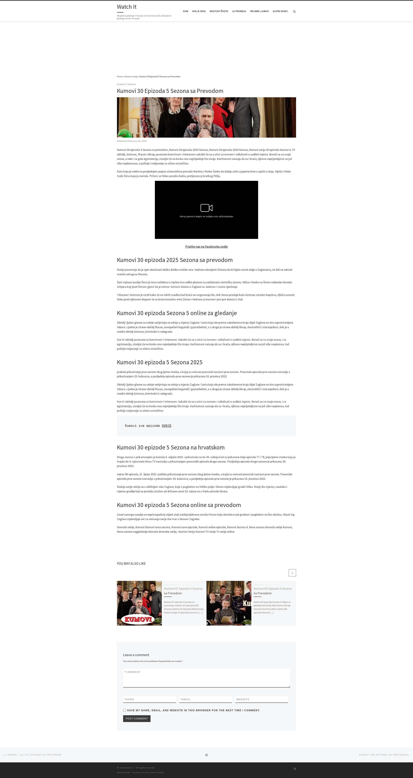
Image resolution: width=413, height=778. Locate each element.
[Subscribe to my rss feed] (295, 769)
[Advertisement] (206, 50)
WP (128, 772)
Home (120, 76)
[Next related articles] (292, 572)
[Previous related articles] (284, 572)
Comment (132, 672)
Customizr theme (156, 772)
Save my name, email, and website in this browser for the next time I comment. (193, 710)
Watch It (129, 767)
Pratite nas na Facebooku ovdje (206, 246)
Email (185, 699)
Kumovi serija (131, 76)
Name (129, 699)
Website (243, 699)
